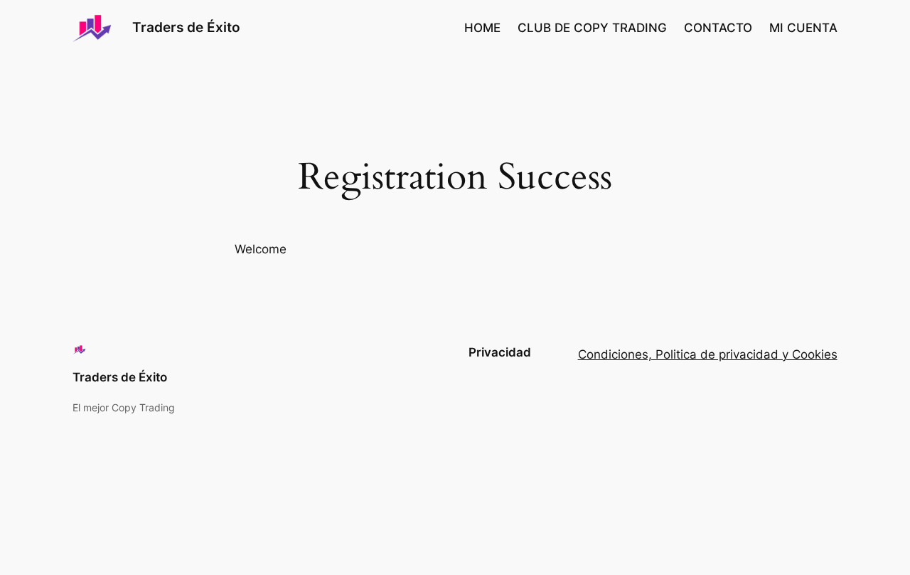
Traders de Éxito (186, 27)
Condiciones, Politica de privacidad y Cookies (707, 354)
